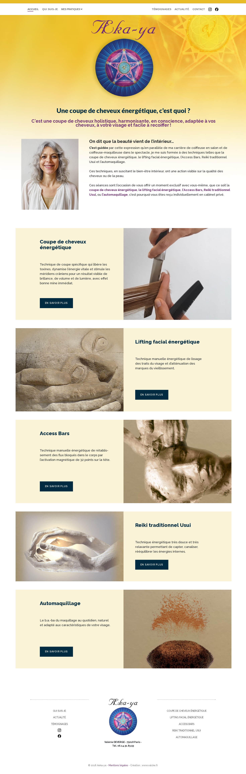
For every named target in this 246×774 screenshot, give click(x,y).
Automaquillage (186, 737)
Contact (199, 9)
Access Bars (186, 724)
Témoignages (161, 9)
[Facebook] (216, 9)
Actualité (182, 9)
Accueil (33, 9)
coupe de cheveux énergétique (113, 190)
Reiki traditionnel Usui (186, 730)
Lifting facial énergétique (186, 717)
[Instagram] (210, 9)
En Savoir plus (56, 303)
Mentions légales (118, 765)
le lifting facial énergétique (160, 190)
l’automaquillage (115, 194)
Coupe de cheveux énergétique (187, 711)
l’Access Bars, (192, 190)
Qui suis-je (50, 9)
